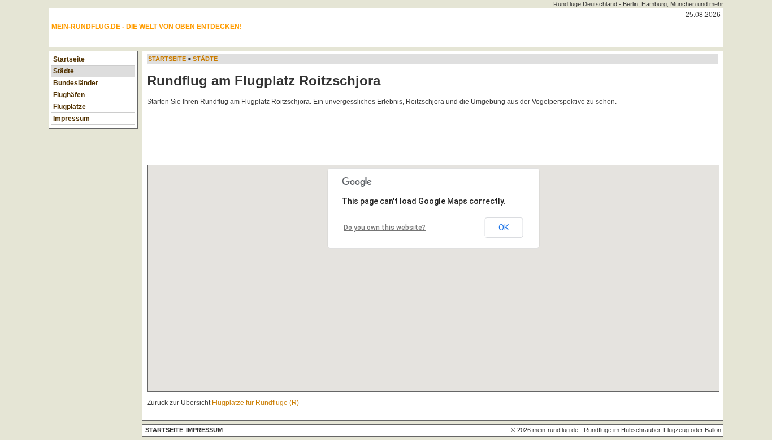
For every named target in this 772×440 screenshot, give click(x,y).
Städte (63, 71)
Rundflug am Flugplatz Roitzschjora (263, 80)
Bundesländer (75, 83)
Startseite (69, 59)
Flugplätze (69, 107)
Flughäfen (69, 95)
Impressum (71, 119)
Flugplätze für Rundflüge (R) (255, 403)
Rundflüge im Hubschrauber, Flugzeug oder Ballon (652, 429)
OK (503, 227)
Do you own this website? (385, 228)
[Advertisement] (352, 137)
